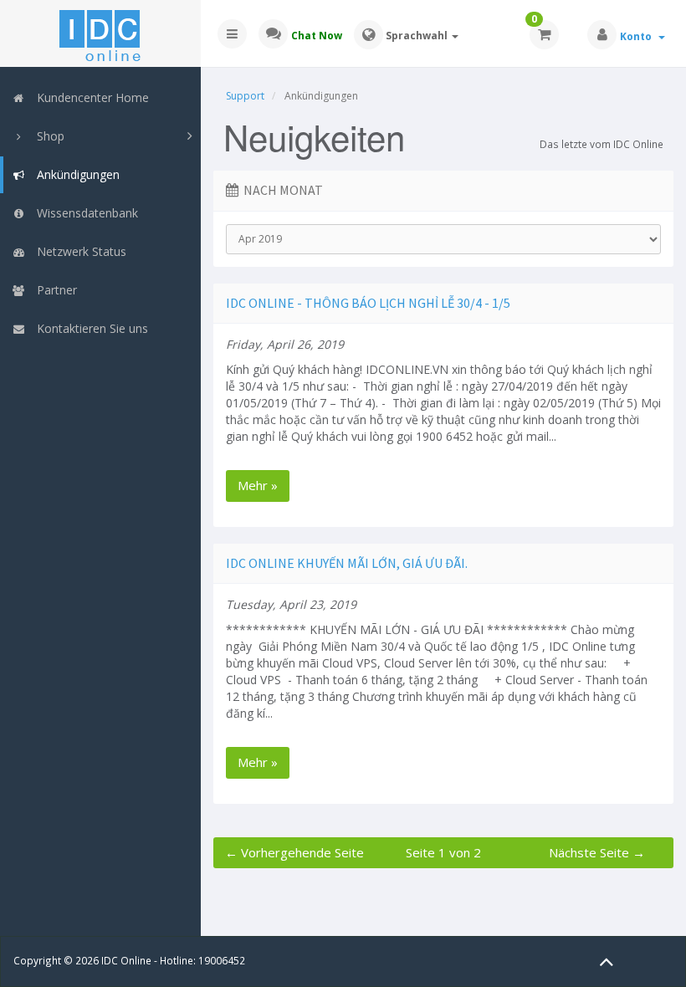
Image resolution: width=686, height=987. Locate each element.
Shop (47, 136)
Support (245, 96)
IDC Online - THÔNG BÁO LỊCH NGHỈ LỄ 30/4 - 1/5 (368, 302)
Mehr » (258, 485)
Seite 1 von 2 (443, 852)
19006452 (221, 960)
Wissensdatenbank (84, 213)
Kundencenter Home (89, 97)
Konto (638, 36)
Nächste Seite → (597, 852)
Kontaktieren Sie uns (89, 328)
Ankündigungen (75, 174)
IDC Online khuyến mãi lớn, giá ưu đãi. (347, 563)
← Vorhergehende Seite (294, 852)
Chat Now (316, 35)
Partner (53, 290)
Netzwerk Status (78, 251)
